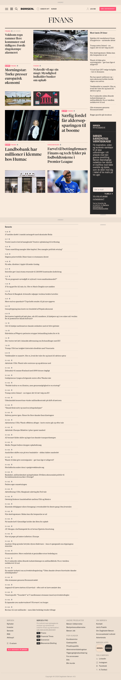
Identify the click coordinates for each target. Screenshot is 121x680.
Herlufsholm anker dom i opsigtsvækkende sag (24, 467)
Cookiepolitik (71, 642)
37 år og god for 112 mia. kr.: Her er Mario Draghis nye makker (30, 286)
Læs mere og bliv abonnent (46, 630)
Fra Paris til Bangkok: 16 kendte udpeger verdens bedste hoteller (31, 294)
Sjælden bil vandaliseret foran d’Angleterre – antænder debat (102, 39)
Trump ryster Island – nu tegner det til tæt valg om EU (102, 46)
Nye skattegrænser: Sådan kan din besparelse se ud (102, 53)
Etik (67, 660)
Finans (8, 31)
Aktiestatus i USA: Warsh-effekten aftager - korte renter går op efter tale (34, 422)
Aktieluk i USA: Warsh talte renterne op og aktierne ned (28, 363)
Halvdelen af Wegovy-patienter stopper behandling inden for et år (32, 333)
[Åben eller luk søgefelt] (16, 9)
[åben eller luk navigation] (7, 9)
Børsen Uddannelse (74, 624)
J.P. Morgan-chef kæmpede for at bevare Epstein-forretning (29, 529)
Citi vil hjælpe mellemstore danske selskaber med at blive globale (32, 325)
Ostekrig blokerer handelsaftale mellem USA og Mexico (28, 499)
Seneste (10, 631)
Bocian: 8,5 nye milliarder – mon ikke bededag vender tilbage (30, 609)
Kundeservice (71, 639)
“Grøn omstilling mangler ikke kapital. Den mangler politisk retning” (34, 249)
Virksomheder (53, 145)
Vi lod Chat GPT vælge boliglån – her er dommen (103, 70)
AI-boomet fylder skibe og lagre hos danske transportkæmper (30, 437)
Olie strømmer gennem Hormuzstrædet (99, 108)
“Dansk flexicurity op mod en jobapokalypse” (23, 407)
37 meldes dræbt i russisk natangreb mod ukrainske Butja (28, 234)
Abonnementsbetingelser (76, 649)
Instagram (103, 662)
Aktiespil (10, 637)
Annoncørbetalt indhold (105, 634)
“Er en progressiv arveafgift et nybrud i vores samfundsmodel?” (31, 279)
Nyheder (10, 624)
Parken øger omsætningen (16, 484)
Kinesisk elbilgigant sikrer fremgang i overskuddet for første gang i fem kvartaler (38, 506)
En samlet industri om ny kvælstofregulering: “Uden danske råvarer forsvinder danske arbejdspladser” (40, 571)
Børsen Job (70, 631)
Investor (10, 627)
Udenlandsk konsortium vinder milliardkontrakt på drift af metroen (33, 400)
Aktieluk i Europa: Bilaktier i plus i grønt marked (25, 430)
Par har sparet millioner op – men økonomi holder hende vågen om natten (102, 79)
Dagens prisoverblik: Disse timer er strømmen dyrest (27, 256)
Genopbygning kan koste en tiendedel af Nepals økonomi (29, 308)
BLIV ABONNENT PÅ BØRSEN (17, 649)
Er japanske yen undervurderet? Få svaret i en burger (26, 602)
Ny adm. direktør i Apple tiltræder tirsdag (22, 264)
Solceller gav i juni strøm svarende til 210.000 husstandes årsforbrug (33, 271)
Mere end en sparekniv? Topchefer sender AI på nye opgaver (30, 301)
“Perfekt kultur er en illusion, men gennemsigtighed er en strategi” (32, 385)
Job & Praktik (101, 627)
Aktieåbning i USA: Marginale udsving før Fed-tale (26, 491)
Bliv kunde (70, 663)
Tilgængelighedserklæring (76, 653)
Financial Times (45, 636)
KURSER (54, 9)
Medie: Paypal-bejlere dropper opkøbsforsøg (23, 445)
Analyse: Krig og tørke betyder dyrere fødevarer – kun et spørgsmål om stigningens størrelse (39, 544)
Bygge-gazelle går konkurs (101, 114)
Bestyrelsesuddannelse (75, 627)
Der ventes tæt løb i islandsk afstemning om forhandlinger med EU (32, 340)
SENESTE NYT (44, 9)
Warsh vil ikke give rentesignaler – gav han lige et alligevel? (102, 62)
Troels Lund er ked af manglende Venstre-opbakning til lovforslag (32, 241)
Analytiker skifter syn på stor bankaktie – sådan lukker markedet (32, 452)
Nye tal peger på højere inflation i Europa (22, 536)
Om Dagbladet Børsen (105, 631)
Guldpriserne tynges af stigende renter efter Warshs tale (28, 378)
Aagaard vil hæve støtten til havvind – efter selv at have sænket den (33, 587)
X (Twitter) (102, 670)
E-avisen (13, 643)
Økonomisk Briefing (46, 643)
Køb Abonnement (108, 9)
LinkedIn (102, 659)
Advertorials (101, 637)
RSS (8, 634)
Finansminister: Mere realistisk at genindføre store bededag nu (31, 553)
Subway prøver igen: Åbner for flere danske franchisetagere (29, 415)
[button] (11, 8)
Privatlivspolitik (72, 646)
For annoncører (72, 656)
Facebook (103, 666)
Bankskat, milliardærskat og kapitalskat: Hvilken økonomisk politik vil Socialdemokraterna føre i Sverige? (34, 475)
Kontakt (99, 624)
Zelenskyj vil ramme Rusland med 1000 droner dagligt (27, 370)
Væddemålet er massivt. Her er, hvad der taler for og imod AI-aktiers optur (103, 88)
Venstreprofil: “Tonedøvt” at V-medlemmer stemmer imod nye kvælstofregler (37, 595)
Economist (43, 640)
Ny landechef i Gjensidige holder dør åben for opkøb (26, 521)
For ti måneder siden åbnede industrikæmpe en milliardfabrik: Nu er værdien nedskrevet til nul (102, 98)
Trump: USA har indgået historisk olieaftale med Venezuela (29, 348)
